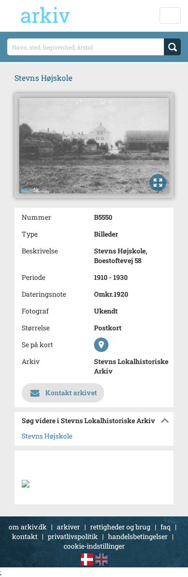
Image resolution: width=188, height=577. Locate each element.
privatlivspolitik (73, 536)
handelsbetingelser (138, 536)
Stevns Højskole (47, 435)
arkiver (68, 526)
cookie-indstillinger (94, 546)
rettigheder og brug (120, 526)
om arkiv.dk (28, 526)
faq (166, 526)
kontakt (25, 536)
